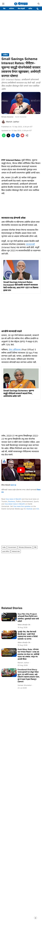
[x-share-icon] (8, 136)
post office (5, 551)
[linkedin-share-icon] (18, 136)
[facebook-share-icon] (13, 136)
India (4, 547)
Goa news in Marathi (13, 499)
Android (29, 509)
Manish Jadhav (12, 121)
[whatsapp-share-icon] (4, 136)
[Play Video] (21, 470)
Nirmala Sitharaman (25, 547)
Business (11, 501)
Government (12, 547)
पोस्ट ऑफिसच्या (15, 349)
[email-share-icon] (22, 136)
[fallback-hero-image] (9, 617)
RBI (35, 547)
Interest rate (16, 551)
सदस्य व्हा (13, 485)
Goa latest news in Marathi (15, 504)
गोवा (4, 8)
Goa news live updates (22, 506)
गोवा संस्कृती (21, 8)
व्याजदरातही (30, 244)
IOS (37, 509)
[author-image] (3, 122)
